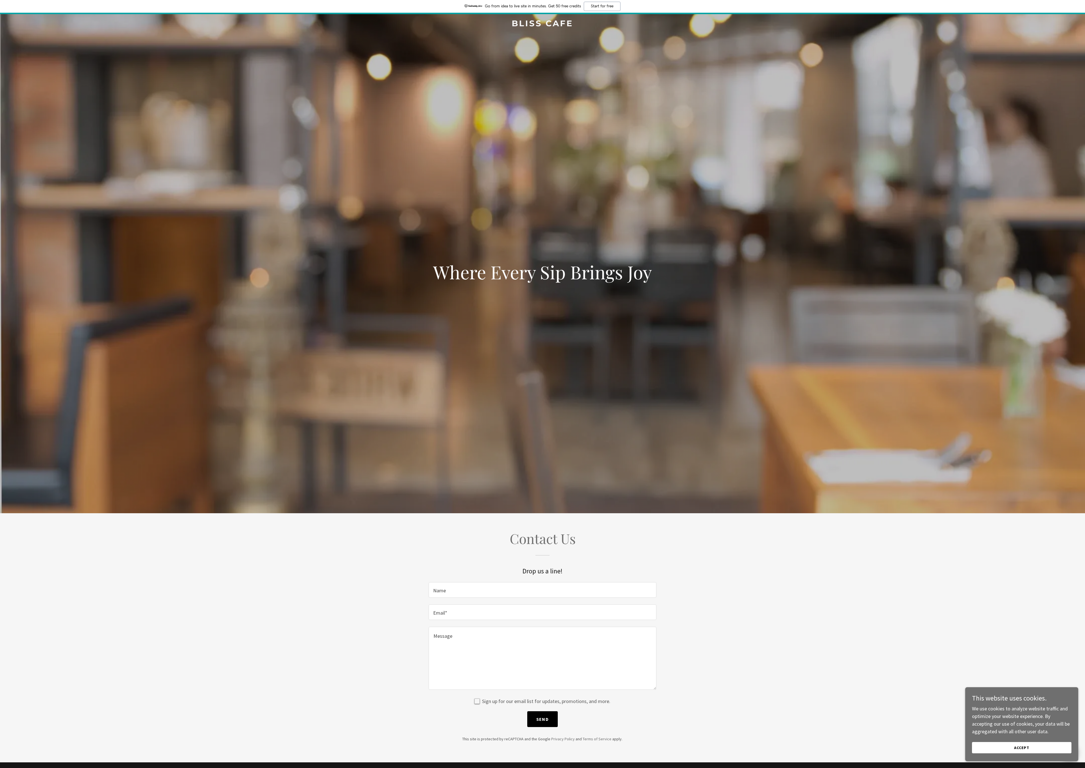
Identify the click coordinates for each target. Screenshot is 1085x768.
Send (542, 719)
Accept (1021, 747)
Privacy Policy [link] (563, 738)
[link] (542, 24)
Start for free (602, 6)
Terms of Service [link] (597, 738)
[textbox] (542, 590)
